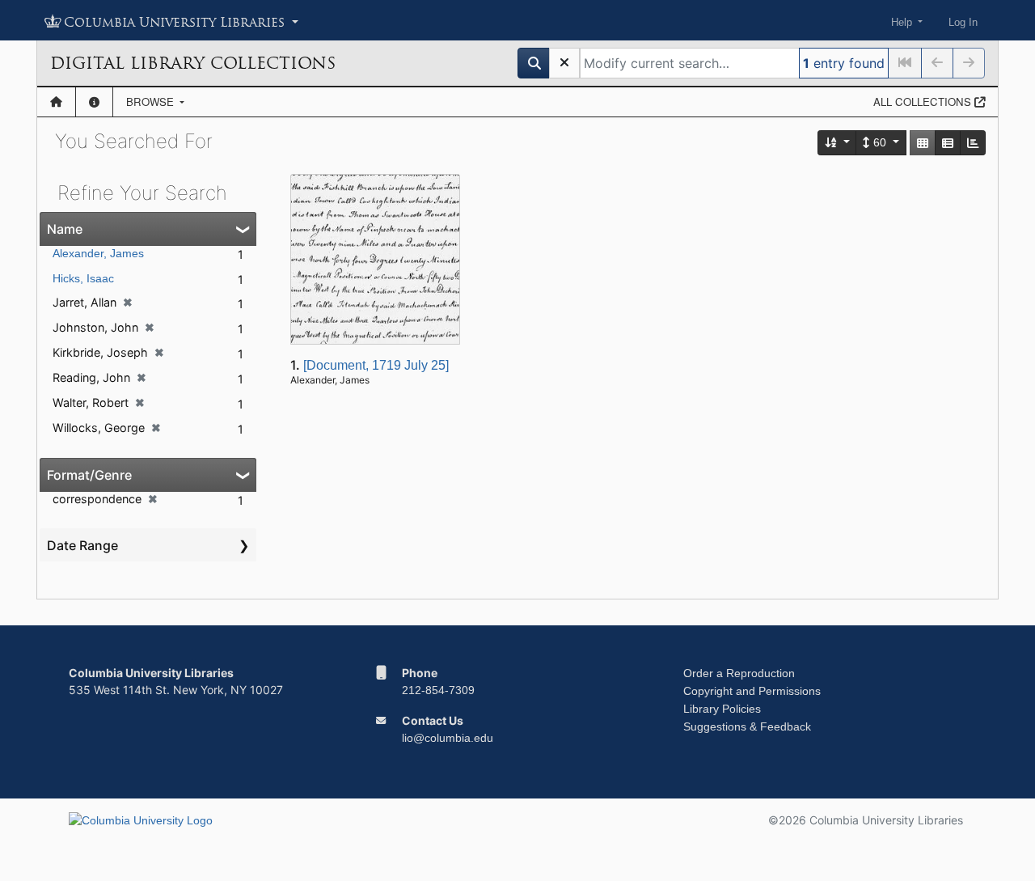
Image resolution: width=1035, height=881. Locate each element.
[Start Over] (564, 63)
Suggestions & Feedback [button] (747, 726)
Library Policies (722, 708)
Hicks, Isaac (83, 278)
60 (879, 142)
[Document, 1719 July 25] (376, 365)
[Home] (56, 101)
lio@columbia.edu (447, 737)
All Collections (923, 101)
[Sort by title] (837, 142)
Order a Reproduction (739, 673)
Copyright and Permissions (752, 690)
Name (64, 229)
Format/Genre (89, 475)
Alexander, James (98, 253)
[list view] (948, 142)
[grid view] (923, 142)
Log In (963, 22)
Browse (151, 101)
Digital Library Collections (193, 63)
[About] (94, 101)
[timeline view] (973, 142)
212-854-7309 (438, 690)
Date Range (82, 545)
